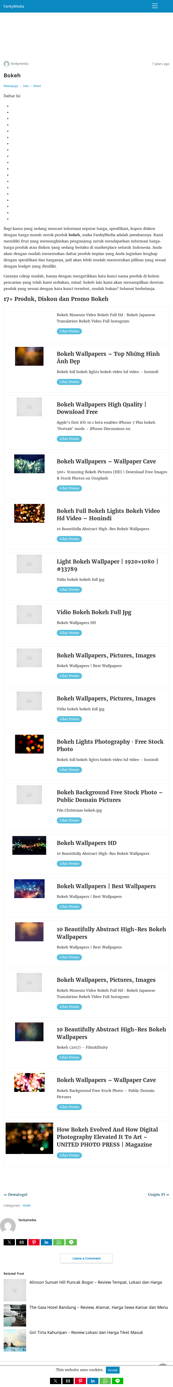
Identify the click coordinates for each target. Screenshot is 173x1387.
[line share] (71, 1244)
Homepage (11, 86)
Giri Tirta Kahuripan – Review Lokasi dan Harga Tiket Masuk (86, 1332)
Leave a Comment (87, 1258)
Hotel (37, 86)
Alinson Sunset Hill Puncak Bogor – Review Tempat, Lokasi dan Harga (96, 1282)
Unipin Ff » (158, 1194)
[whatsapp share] (59, 1244)
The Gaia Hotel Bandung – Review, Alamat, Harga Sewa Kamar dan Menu (99, 1307)
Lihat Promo (69, 331)
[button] (9, 1242)
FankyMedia (14, 6)
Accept (112, 1370)
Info (26, 86)
